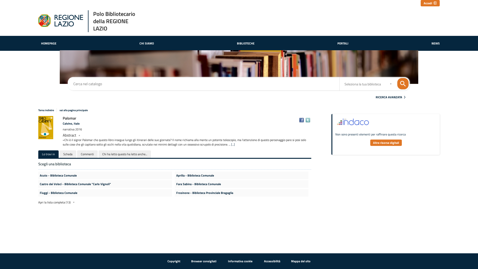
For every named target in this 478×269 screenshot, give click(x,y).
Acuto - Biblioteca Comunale (58, 175)
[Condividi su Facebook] (301, 120)
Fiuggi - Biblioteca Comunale (58, 193)
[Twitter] (308, 120)
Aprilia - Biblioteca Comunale (195, 175)
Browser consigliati (203, 261)
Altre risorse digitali (386, 142)
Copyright (173, 261)
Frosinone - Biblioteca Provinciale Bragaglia (204, 193)
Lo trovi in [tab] (48, 154)
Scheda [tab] (67, 154)
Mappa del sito (301, 261)
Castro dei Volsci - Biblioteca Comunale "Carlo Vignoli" (75, 184)
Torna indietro (46, 110)
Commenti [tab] (87, 154)
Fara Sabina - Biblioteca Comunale (198, 184)
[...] (233, 144)
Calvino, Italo (71, 123)
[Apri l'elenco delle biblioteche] (391, 83)
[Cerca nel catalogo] (403, 83)
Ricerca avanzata (389, 97)
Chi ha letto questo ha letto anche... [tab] (124, 154)
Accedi (428, 3)
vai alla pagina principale (74, 110)
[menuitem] (48, 43)
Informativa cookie (240, 261)
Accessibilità (272, 261)
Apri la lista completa (54, 202)
